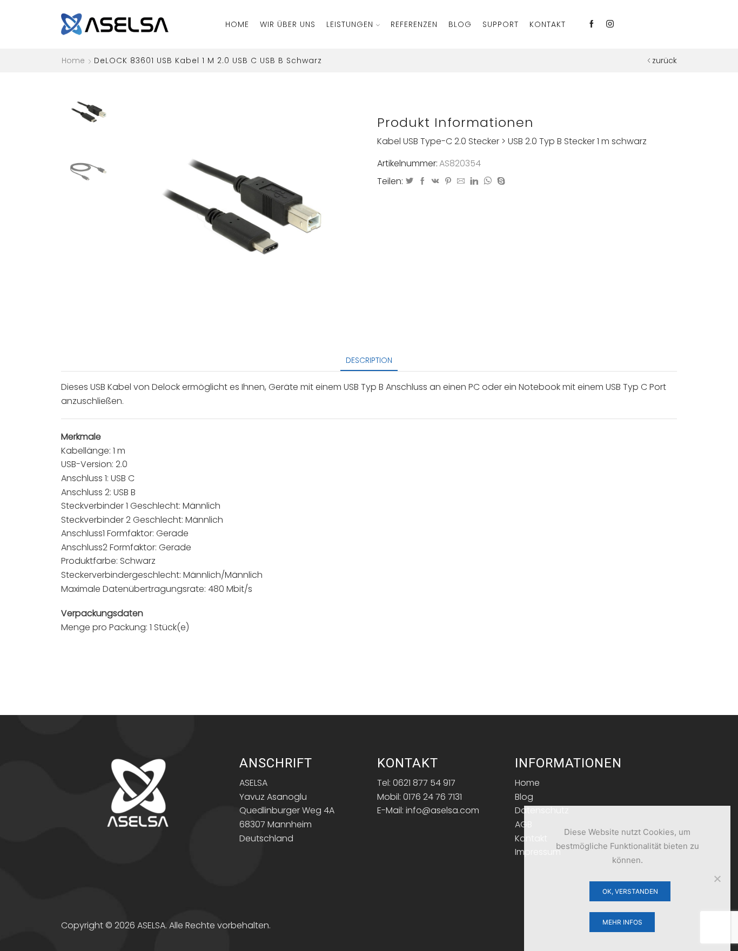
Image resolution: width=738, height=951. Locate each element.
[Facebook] (591, 24)
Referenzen (414, 24)
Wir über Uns (288, 24)
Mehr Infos (622, 922)
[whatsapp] (487, 181)
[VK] (435, 181)
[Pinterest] (448, 181)
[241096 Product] (88, 171)
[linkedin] (474, 181)
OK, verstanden (630, 891)
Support (500, 24)
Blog (460, 24)
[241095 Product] (88, 111)
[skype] (499, 181)
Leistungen (349, 24)
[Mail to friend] (460, 181)
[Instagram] (610, 24)
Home (237, 24)
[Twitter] (409, 181)
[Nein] (717, 878)
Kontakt (547, 24)
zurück (664, 60)
